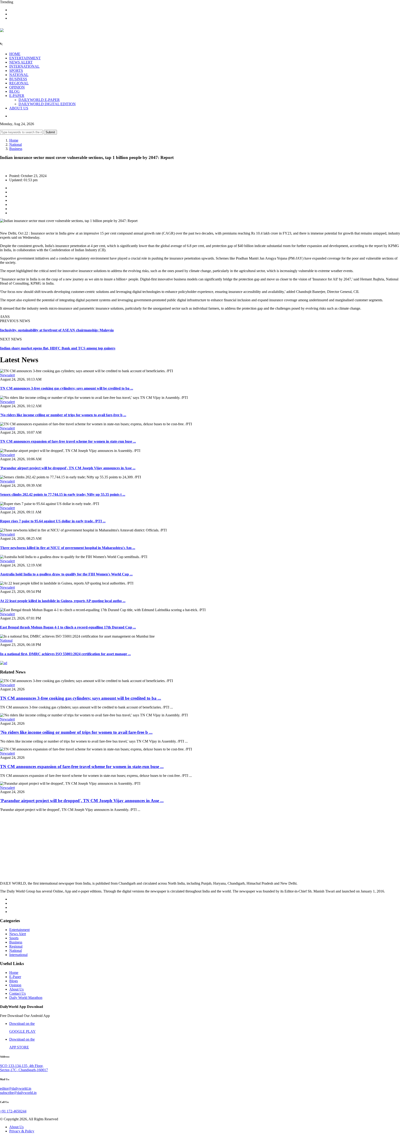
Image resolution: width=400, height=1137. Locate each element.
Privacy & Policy (21, 1131)
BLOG (14, 91)
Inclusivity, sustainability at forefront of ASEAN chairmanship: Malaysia (57, 330)
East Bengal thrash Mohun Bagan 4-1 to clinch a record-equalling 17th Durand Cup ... (68, 627)
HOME (14, 54)
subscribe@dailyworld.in (18, 1093)
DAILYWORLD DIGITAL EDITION (47, 104)
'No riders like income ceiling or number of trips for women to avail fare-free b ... (63, 415)
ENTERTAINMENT (25, 58)
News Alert (17, 934)
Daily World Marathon (25, 998)
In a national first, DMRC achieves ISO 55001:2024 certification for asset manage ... (65, 654)
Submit (50, 132)
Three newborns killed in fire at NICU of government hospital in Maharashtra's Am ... (67, 548)
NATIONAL (18, 75)
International (18, 955)
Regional (15, 946)
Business (15, 149)
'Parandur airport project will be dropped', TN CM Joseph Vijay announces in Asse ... (67, 468)
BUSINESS (18, 79)
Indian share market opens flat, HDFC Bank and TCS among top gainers (57, 348)
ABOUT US (18, 108)
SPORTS (16, 71)
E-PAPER (16, 96)
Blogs (13, 981)
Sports (14, 938)
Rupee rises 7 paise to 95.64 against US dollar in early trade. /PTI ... (53, 521)
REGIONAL (19, 83)
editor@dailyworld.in (15, 1088)
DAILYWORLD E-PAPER (39, 100)
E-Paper (15, 977)
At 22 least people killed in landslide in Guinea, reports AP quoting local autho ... (62, 601)
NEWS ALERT (21, 62)
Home (13, 140)
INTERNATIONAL (24, 66)
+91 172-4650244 (13, 1111)
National (15, 144)
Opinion (15, 985)
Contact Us (17, 993)
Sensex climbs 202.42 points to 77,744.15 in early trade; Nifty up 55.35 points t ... (62, 494)
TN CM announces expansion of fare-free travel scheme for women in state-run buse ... (68, 441)
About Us (16, 989)
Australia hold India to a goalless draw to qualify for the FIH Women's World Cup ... (66, 574)
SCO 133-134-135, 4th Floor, (21, 1066)
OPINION (17, 87)
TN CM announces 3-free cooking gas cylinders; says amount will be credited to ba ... (66, 388)
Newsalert (7, 375)
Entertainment (19, 930)
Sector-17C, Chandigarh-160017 (24, 1070)
